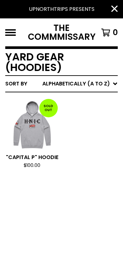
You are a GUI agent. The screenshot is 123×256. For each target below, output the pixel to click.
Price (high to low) (72, 185)
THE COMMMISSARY (61, 32)
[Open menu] (10, 32)
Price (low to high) (72, 174)
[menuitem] (61, 84)
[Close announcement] (114, 9)
